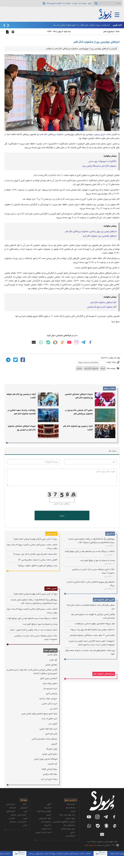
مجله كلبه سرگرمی (50, 774)
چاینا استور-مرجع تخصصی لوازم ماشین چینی (39, 713)
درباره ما (74, 3)
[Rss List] (43, 3)
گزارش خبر (53, 723)
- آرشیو (49, 814)
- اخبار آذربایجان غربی (23, 808)
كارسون (54, 743)
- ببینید (73, 811)
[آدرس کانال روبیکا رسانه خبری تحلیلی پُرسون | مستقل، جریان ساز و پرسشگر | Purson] (55, 342)
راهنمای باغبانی (51, 664)
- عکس (73, 832)
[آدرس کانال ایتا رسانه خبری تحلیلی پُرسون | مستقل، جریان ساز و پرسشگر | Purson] (62, 342)
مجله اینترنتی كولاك (49, 769)
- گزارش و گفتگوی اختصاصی (64, 821)
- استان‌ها (48, 807)
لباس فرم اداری (51, 733)
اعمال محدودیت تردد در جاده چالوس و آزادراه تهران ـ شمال (33, 629)
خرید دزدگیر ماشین (49, 703)
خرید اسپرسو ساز (50, 688)
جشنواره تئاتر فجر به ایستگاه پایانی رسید (99, 166)
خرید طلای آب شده (49, 718)
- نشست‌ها (71, 804)
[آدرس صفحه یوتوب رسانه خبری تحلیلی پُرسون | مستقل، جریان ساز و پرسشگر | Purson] (69, 342)
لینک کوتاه (111, 362)
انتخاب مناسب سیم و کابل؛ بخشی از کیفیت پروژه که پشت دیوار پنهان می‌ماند (69, 853)
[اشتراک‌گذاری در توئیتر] (15, 359)
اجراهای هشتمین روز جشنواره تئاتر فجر (99, 236)
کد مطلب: (111, 357)
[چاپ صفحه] (12, 32)
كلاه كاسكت (52, 764)
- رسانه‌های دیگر (69, 825)
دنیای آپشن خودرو (49, 754)
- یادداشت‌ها (71, 807)
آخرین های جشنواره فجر (104, 599)
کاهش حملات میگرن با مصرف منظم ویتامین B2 (37, 559)
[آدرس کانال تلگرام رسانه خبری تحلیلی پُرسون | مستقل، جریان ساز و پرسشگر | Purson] (83, 342)
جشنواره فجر (108, 31)
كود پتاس (53, 659)
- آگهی (49, 804)
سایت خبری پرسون (102, 134)
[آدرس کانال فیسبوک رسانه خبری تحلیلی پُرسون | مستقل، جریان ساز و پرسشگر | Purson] (90, 342)
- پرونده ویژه (71, 818)
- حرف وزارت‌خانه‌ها (68, 828)
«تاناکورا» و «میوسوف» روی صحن (102, 161)
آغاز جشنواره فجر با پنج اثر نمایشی (101, 307)
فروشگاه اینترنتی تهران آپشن (45, 759)
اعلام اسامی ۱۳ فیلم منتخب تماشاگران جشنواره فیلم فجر (92, 635)
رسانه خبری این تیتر (49, 779)
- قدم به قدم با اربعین (43, 832)
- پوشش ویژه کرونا (44, 811)
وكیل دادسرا (52, 654)
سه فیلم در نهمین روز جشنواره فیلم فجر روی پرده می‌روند (92, 629)
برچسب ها (82, 3)
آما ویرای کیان (90, 845)
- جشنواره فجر (46, 821)
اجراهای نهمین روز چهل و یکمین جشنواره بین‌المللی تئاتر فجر (90, 231)
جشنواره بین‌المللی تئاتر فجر (52, 134)
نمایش (79, 368)
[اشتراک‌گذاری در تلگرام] (7, 359)
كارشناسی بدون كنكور (48, 678)
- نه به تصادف (46, 828)
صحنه (103, 368)
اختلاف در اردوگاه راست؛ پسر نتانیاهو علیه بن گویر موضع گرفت (90, 551)
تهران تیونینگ (51, 748)
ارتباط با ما (66, 3)
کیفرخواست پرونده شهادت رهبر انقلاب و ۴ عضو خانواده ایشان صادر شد (81, 25)
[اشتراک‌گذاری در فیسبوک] (22, 359)
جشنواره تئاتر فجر (91, 368)
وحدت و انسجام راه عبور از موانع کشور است (97, 560)
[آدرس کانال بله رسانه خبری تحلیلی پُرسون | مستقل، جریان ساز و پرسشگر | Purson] (48, 342)
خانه (117, 31)
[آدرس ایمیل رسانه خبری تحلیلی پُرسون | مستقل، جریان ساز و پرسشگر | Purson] (33, 342)
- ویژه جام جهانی (45, 818)
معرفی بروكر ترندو (50, 683)
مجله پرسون (51, 533)
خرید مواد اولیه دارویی (48, 728)
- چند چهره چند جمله (67, 814)
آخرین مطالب (51, 588)
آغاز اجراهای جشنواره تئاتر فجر (103, 302)
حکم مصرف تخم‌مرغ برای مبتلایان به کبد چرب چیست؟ (35, 554)
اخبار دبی (53, 708)
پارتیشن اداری (51, 693)
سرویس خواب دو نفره (48, 698)
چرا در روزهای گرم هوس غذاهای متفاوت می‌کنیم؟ (37, 565)
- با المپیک (48, 825)
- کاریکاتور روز (71, 835)
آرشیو (89, 3)
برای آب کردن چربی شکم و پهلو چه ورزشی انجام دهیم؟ (35, 539)
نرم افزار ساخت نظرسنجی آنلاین (44, 738)
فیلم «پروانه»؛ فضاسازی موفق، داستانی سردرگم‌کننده (95, 623)
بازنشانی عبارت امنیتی (62, 503)
